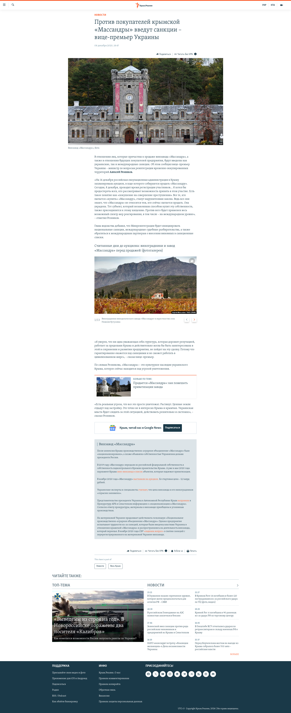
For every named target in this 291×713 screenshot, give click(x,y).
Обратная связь (107, 690)
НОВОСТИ (155, 585)
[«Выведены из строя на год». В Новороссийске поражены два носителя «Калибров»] (98, 616)
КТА (273, 5)
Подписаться (172, 427)
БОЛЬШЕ (234, 654)
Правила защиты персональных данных (120, 701)
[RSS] (199, 674)
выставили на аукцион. (146, 479)
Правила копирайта (109, 684)
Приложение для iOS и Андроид (69, 678)
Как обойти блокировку (65, 701)
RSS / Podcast (59, 696)
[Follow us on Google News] (177, 674)
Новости (100, 15)
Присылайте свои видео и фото (68, 673)
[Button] (163, 54)
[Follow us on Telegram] (184, 674)
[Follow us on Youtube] (163, 674)
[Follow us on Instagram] (170, 674)
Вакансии (104, 696)
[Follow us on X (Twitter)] (155, 674)
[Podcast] (206, 674)
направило (183, 500)
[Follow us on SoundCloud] (191, 674)
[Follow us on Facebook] (148, 674)
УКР (264, 5)
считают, (143, 490)
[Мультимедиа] (281, 5)
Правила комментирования (114, 678)
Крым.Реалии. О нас (109, 673)
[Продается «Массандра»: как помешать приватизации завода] (114, 386)
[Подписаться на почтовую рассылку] (213, 674)
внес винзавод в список (130, 472)
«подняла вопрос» (154, 531)
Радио (55, 690)
